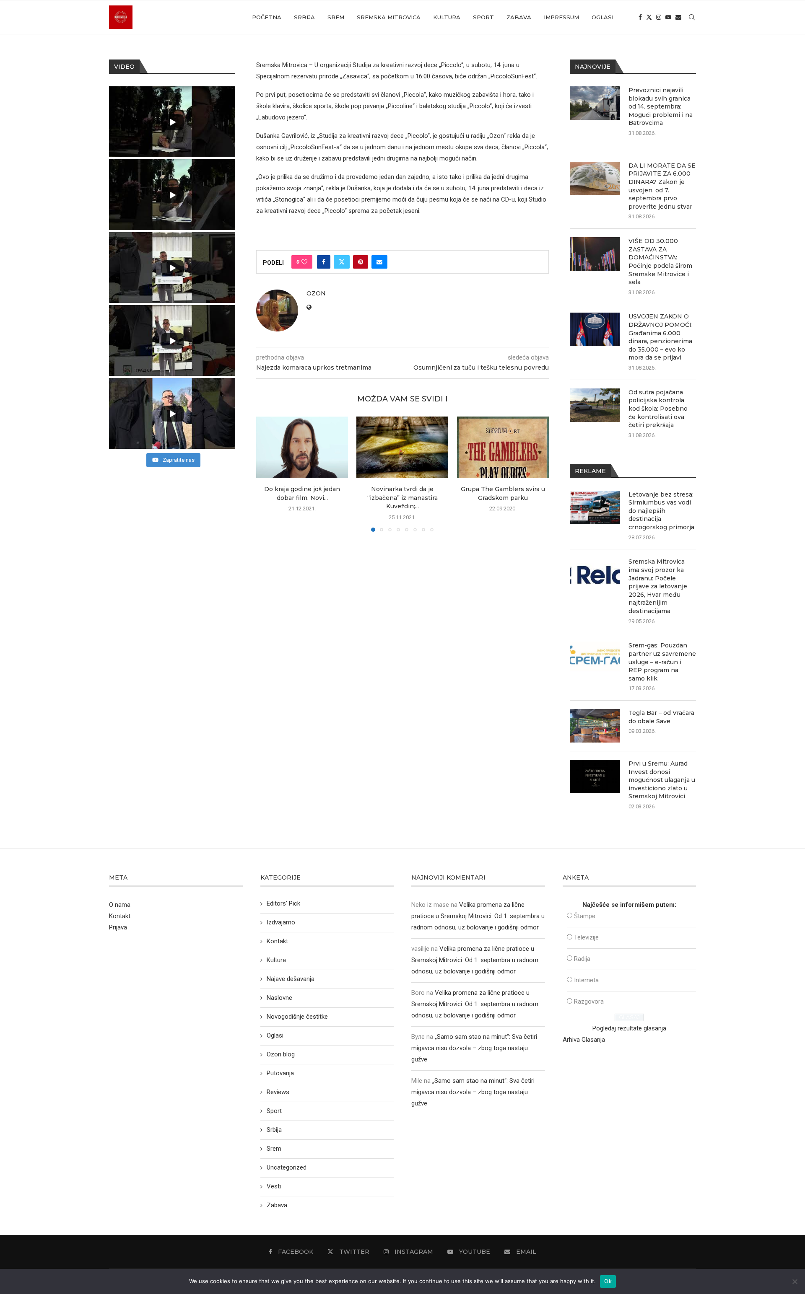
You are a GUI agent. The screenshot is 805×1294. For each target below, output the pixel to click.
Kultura (446, 17)
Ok (608, 1281)
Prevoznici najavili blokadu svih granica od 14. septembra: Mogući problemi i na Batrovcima (660, 106)
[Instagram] (658, 17)
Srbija (304, 17)
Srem (335, 17)
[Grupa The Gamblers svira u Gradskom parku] (503, 447)
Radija (582, 959)
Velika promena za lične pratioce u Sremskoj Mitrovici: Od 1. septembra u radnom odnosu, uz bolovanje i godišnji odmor (478, 916)
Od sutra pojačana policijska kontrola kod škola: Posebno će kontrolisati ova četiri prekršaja (658, 408)
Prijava (118, 927)
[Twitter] (649, 17)
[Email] (678, 17)
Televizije (586, 937)
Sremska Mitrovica (389, 17)
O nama (119, 904)
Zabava (518, 17)
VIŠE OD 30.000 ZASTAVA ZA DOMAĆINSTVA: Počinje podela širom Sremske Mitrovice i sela (660, 261)
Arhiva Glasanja (584, 1039)
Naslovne (279, 998)
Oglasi (602, 17)
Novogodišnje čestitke (297, 1016)
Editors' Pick (283, 903)
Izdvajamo (281, 922)
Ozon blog (281, 1054)
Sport (483, 17)
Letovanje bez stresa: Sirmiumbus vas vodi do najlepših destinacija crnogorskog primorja (661, 511)
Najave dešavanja (290, 979)
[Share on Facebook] (323, 262)
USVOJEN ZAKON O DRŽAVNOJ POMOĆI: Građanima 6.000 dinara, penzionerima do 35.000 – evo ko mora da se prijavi (660, 337)
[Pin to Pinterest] (360, 262)
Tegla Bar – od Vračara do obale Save (661, 717)
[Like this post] (304, 262)
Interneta (586, 980)
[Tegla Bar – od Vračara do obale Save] (595, 726)
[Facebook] (640, 17)
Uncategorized (286, 1167)
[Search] (692, 17)
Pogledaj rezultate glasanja (629, 1028)
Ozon (316, 293)
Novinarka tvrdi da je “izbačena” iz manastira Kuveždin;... (402, 497)
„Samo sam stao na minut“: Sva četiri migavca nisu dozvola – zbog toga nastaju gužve (474, 1048)
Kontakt (119, 916)
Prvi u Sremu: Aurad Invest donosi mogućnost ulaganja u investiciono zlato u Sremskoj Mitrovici (661, 780)
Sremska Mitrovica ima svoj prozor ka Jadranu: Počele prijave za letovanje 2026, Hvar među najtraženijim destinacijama (657, 586)
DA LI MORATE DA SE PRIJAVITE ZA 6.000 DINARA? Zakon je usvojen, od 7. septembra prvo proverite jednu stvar (662, 186)
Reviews (278, 1092)
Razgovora (589, 1001)
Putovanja (280, 1073)
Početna (266, 17)
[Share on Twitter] (342, 262)
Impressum (561, 17)
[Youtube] (668, 17)
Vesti (274, 1186)
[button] (267, 473)
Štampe (584, 916)
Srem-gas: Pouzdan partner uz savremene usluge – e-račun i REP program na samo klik (662, 662)
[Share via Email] (379, 262)
